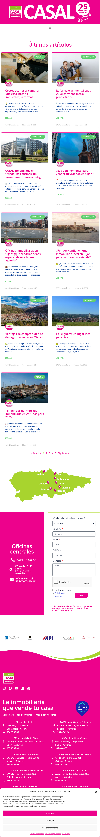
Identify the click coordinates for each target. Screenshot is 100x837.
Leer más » (9, 118)
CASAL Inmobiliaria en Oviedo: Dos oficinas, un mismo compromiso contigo (23, 174)
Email (55, 539)
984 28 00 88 (26, 559)
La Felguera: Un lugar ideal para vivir (73, 335)
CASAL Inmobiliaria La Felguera (75, 722)
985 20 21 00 (61, 764)
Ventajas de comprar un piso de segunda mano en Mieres (24, 335)
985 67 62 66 (63, 732)
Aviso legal (66, 834)
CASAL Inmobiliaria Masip (25, 786)
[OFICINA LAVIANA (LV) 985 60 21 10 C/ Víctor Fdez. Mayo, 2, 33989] (59, 486)
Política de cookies (37, 834)
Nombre (56, 528)
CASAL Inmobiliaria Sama (74, 738)
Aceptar (50, 813)
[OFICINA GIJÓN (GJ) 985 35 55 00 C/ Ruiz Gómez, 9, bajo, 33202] (54, 473)
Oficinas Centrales (24, 722)
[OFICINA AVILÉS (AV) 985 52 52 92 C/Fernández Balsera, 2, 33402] (44, 471)
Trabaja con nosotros (45, 714)
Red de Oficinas (24, 714)
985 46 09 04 (13, 764)
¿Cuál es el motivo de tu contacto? (69, 518)
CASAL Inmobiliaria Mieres (26, 754)
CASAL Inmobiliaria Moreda (74, 786)
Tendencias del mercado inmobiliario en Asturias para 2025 (24, 414)
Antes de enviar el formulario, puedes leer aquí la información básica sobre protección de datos (72, 608)
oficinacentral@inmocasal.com (26, 580)
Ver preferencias (50, 827)
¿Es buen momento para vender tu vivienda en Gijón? (74, 172)
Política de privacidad (53, 834)
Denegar (50, 820)
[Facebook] (10, 688)
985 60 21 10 (13, 780)
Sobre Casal (8, 714)
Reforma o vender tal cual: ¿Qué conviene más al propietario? (73, 94)
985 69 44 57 (61, 748)
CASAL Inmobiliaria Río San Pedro (74, 754)
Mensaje (56, 560)
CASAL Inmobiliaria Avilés (74, 770)
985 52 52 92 (61, 780)
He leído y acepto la (61, 593)
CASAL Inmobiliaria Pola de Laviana (25, 770)
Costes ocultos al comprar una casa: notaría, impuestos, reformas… (22, 94)
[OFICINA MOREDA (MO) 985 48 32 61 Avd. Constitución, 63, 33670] (54, 489)
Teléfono (57, 550)
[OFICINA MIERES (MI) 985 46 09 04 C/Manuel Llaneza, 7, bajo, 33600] (50, 487)
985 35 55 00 (13, 748)
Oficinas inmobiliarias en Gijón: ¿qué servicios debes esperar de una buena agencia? (23, 255)
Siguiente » (63, 453)
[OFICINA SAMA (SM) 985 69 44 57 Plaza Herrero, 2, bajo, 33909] (56, 482)
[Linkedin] (22, 688)
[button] (96, 791)
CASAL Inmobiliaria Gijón (26, 738)
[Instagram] (4, 688)
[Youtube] (16, 688)
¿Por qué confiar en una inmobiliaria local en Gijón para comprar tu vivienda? (73, 254)
